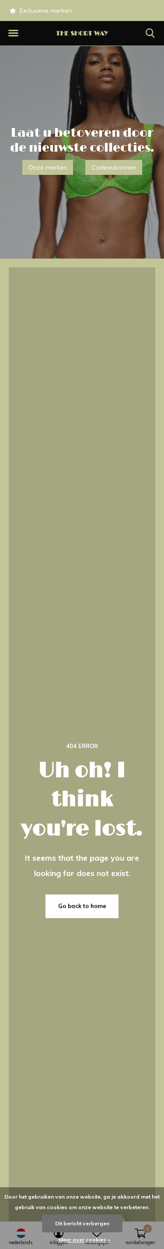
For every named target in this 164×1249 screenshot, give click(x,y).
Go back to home (82, 905)
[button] (13, 33)
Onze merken (47, 167)
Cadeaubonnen (113, 167)
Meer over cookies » (84, 1239)
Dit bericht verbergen (82, 1223)
